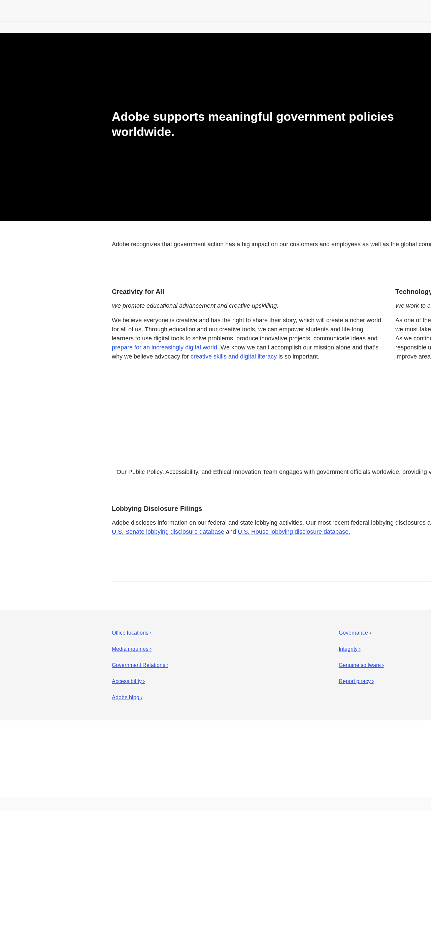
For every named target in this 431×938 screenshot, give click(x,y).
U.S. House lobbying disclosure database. (294, 531)
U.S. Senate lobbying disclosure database (168, 531)
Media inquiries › (132, 649)
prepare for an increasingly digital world (164, 347)
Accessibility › (128, 681)
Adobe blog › (127, 697)
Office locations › (132, 633)
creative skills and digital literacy (234, 356)
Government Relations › (140, 665)
